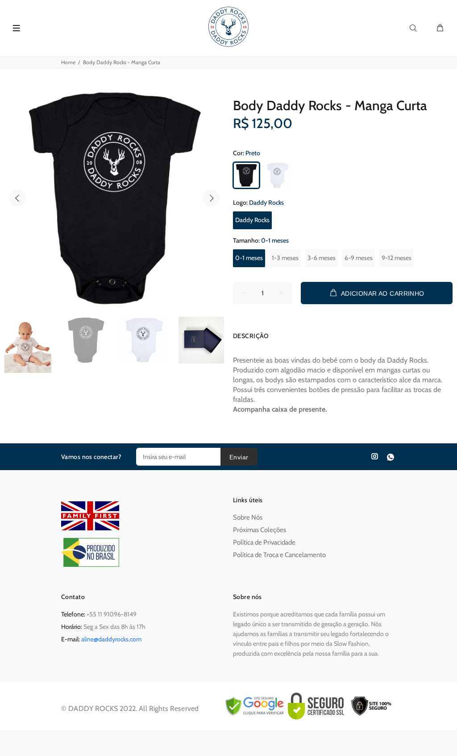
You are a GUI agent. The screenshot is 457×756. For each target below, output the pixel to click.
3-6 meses (321, 258)
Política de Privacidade (264, 542)
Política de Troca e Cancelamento (279, 555)
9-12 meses (396, 258)
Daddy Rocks (252, 220)
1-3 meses (285, 258)
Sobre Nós (247, 517)
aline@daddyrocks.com (111, 639)
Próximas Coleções (259, 530)
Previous (17, 198)
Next (211, 198)
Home (68, 62)
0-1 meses (249, 258)
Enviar (239, 457)
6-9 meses (359, 258)
